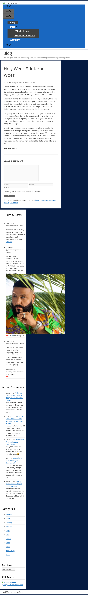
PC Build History (21, 31)
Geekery (9, 523)
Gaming (8, 518)
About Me (15, 39)
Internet (9, 526)
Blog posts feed (9, 582)
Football (9, 514)
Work (8, 555)
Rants (8, 547)
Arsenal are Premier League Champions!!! (15, 441)
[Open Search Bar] (8, 6)
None (33, 82)
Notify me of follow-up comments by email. (23, 191)
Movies (8, 539)
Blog (12, 22)
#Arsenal (9, 242)
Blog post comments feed (13, 585)
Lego (8, 531)
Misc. (13, 26)
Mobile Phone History (24, 35)
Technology (10, 551)
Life (7, 535)
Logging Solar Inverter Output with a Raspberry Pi (14, 483)
